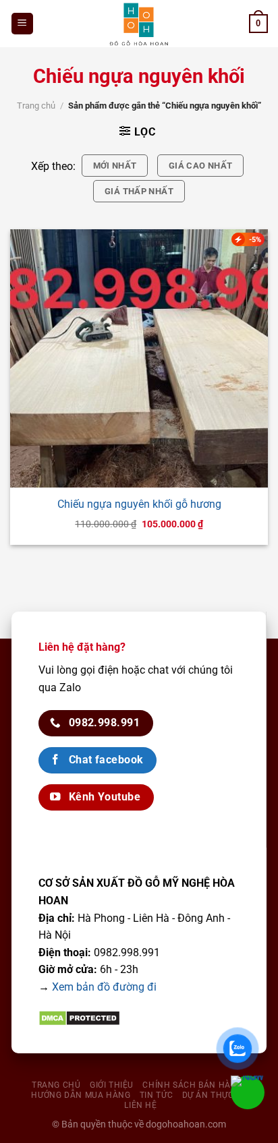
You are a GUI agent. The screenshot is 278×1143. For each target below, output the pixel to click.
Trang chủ (36, 105)
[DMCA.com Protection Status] (79, 1018)
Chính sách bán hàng (192, 1085)
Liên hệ (140, 1105)
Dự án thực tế (214, 1095)
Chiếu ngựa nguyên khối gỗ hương (139, 504)
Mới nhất (115, 165)
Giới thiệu (112, 1085)
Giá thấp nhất (139, 191)
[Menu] (22, 24)
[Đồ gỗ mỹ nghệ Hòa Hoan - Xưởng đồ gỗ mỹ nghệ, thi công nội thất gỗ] (139, 23)
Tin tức (156, 1095)
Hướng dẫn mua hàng (80, 1095)
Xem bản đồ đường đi (104, 986)
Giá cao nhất (201, 165)
